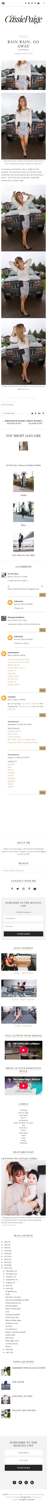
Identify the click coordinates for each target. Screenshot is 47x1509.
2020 (6, 1248)
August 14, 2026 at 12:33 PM (18, 757)
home (23, 1130)
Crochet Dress (11, 1329)
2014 (6, 1265)
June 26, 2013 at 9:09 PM (23, 604)
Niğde (10, 784)
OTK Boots (18, 1382)
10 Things (23, 1110)
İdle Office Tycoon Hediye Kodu (21, 739)
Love (7, 1312)
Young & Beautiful (13, 1315)
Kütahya (11, 778)
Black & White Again (13, 1320)
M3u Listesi (13, 734)
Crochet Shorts (12, 1344)
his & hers (23, 1128)
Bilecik (10, 770)
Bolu (10, 767)
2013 (6, 1268)
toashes (12, 697)
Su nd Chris (13, 574)
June (8, 1288)
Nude (8, 1294)
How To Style (23, 1113)
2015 (6, 1262)
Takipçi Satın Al (14, 731)
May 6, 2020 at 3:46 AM (16, 655)
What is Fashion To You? (23, 1123)
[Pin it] (43, 413)
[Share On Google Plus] (39, 413)
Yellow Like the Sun (13, 1303)
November (10, 1274)
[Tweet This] (32, 413)
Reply (42, 595)
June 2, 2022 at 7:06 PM (16, 700)
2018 (6, 1253)
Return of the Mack (13, 1309)
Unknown (18, 601)
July (7, 1285)
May (8, 1349)
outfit (23, 36)
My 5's (23, 1118)
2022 (6, 1242)
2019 (6, 1251)
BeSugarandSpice (16, 617)
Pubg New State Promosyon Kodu (23, 742)
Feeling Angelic (12, 1306)
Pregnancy (23, 1120)
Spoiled (9, 1326)
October (9, 1277)
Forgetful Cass (11, 1291)
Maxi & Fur (10, 1338)
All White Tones (12, 1323)
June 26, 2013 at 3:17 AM (17, 620)
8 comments (9, 413)
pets (23, 1138)
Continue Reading (8, 1225)
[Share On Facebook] (35, 413)
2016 (6, 1259)
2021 (6, 1245)
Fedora (8, 1347)
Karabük (11, 764)
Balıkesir (11, 781)
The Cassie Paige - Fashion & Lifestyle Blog (26, 1494)
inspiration (23, 1133)
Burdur (11, 775)
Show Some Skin (12, 1317)
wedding (23, 1143)
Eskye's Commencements (16, 1332)
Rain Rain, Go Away (13, 1297)
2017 (6, 1256)
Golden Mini (10, 1335)
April (8, 1352)
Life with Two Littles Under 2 (19, 1158)
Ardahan (11, 772)
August (9, 1283)
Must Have (23, 1115)
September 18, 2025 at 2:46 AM (20, 724)
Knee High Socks (12, 1341)
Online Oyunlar (14, 737)
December (10, 1271)
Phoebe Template (13, 1497)
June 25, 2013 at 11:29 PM (17, 577)
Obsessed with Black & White (17, 1300)
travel (23, 1140)
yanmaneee (13, 652)
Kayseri (11, 786)
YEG (23, 1125)
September (11, 1280)
